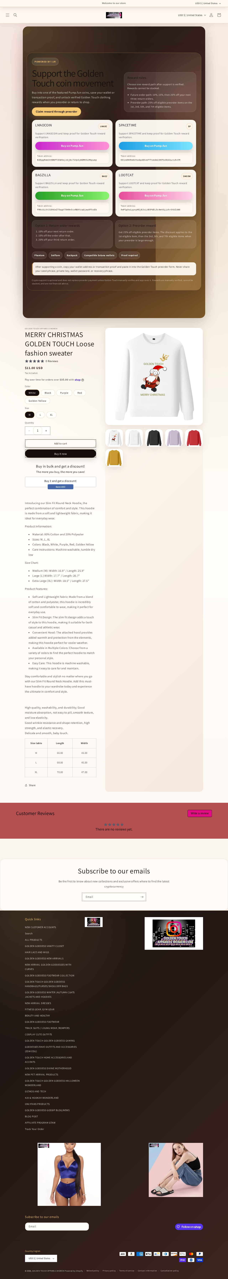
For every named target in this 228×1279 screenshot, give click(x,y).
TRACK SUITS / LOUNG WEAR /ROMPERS (47, 1028)
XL (51, 414)
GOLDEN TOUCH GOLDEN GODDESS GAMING (50, 1040)
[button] (7, 15)
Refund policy (93, 1270)
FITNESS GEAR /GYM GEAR (39, 1009)
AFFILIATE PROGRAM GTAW (40, 1122)
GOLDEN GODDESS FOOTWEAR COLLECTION (49, 975)
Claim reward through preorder (56, 111)
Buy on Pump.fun (72, 146)
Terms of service (126, 1270)
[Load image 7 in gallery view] (174, 438)
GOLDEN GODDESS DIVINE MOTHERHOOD (48, 1068)
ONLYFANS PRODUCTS (37, 1104)
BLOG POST (31, 1116)
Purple (64, 392)
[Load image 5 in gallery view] (154, 438)
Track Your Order (34, 1129)
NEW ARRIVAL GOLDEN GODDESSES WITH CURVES (48, 967)
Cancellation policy (170, 1270)
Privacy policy (109, 1270)
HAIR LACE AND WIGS (37, 952)
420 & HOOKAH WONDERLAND (42, 1097)
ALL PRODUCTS (33, 939)
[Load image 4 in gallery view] (134, 438)
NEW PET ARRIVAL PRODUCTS (41, 1074)
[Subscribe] (142, 897)
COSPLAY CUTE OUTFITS (38, 1034)
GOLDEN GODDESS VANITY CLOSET (44, 946)
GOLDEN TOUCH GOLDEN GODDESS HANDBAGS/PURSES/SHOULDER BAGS (46, 984)
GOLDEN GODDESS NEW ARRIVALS (44, 958)
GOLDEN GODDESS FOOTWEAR (42, 1021)
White (32, 392)
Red (79, 392)
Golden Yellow (37, 400)
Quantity (29, 422)
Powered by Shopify (74, 1271)
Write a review (200, 813)
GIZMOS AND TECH (35, 1091)
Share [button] (32, 785)
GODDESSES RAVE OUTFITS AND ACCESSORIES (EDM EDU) (51, 1049)
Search (29, 933)
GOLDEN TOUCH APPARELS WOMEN (48, 1271)
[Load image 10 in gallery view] (114, 458)
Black (48, 392)
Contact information (147, 1270)
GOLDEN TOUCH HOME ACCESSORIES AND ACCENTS (48, 1060)
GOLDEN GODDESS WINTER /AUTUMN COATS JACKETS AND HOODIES (50, 994)
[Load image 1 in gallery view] (114, 438)
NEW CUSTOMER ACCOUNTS (40, 927)
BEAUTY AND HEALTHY (37, 1015)
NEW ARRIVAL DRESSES (38, 1003)
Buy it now (60, 453)
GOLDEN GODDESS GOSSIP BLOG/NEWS (47, 1110)
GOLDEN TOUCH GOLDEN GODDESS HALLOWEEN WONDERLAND (52, 1083)
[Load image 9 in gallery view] (194, 438)
